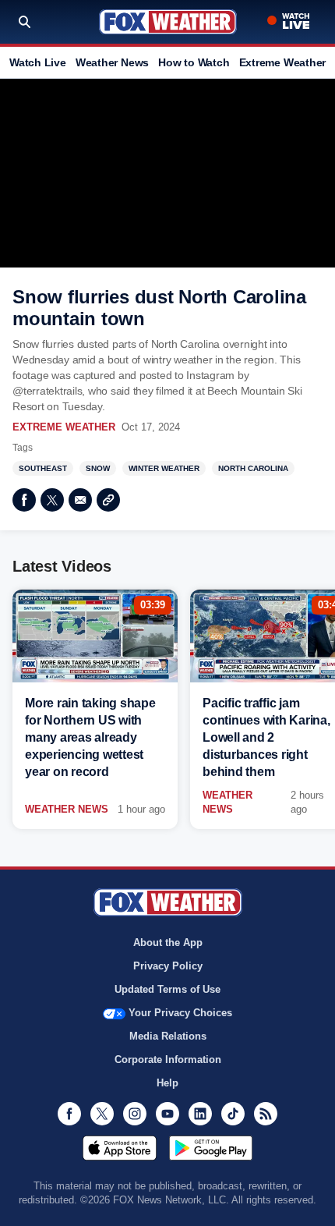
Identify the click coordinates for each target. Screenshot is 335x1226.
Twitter (52, 500)
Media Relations (167, 1036)
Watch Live (37, 62)
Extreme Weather (282, 62)
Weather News (112, 62)
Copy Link (108, 500)
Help (167, 1083)
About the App (168, 942)
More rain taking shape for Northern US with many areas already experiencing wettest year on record (90, 737)
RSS (265, 1113)
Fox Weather (168, 21)
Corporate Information (168, 1059)
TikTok (233, 1113)
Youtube (167, 1113)
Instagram (134, 1113)
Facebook (24, 500)
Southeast (43, 468)
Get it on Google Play (210, 1148)
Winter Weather (164, 468)
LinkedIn (200, 1113)
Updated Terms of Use (167, 989)
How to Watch (193, 62)
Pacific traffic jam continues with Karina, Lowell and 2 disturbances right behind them (266, 737)
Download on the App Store (120, 1148)
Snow (98, 468)
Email (80, 500)
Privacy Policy (168, 966)
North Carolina (253, 468)
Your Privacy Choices (180, 1013)
